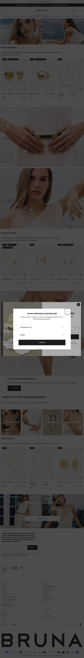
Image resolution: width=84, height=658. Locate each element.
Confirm (42, 342)
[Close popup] (68, 311)
